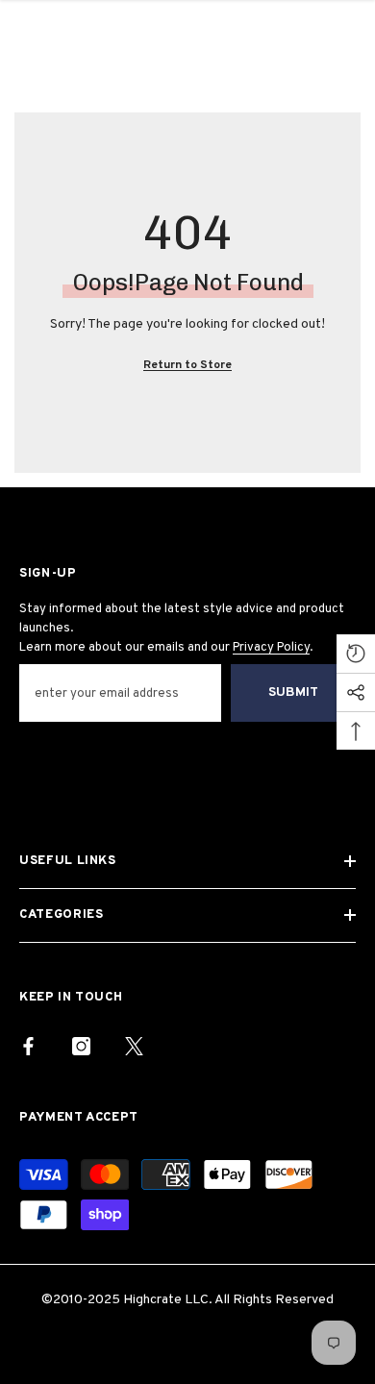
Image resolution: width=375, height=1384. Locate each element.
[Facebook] (28, 1046)
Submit (293, 692)
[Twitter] (134, 1046)
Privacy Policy (271, 647)
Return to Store (187, 365)
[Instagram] (81, 1046)
